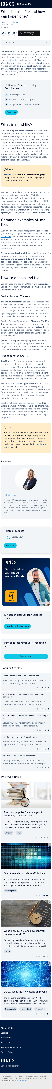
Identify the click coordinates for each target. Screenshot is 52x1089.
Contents (10, 43)
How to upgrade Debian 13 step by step (20, 737)
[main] (26, 286)
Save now (11, 112)
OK (5, 1084)
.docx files (13, 60)
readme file (6, 236)
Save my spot (26, 656)
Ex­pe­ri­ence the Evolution (17, 626)
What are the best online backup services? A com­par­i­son (26, 717)
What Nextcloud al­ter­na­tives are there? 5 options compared (24, 696)
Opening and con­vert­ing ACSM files (24, 873)
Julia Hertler (10, 495)
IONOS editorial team (9, 22)
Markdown (9, 174)
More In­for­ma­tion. (21, 1080)
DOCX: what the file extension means (25, 992)
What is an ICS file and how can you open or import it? (24, 933)
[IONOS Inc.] (26, 1060)
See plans (10, 545)
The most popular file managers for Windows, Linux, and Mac (24, 814)
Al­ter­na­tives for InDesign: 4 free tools (19, 756)
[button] (26, 582)
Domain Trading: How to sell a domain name (22, 676)
